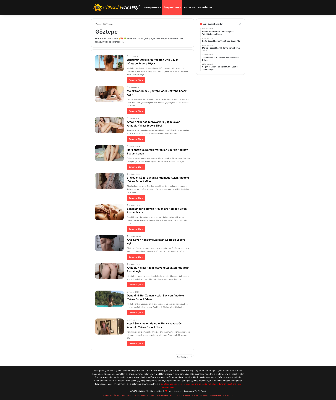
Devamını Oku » (136, 80)
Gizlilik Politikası (147, 395)
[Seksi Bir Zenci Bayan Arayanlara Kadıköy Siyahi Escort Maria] (109, 212)
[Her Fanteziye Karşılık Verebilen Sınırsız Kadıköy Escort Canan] (109, 153)
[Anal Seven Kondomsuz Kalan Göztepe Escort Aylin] (109, 243)
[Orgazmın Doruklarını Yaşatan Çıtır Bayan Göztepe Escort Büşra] (109, 63)
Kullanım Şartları (133, 395)
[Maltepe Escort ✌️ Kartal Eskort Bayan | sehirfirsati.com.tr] (116, 7)
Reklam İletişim (205, 7)
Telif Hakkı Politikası (199, 395)
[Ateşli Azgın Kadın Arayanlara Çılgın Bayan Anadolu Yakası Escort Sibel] (109, 125)
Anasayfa (101, 24)
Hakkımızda (189, 7)
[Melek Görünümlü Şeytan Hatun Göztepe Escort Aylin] (109, 94)
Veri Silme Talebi (183, 395)
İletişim (117, 395)
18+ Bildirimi (228, 395)
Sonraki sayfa (182, 357)
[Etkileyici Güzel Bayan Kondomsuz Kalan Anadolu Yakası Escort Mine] (109, 181)
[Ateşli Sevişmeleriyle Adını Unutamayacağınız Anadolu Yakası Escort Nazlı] (109, 327)
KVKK (172, 395)
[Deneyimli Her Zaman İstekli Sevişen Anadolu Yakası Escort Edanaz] (109, 299)
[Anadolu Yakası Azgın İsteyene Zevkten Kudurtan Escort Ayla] (109, 271)
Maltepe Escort (152, 7)
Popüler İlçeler (172, 7)
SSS (123, 395)
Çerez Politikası (162, 395)
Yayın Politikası (215, 395)
